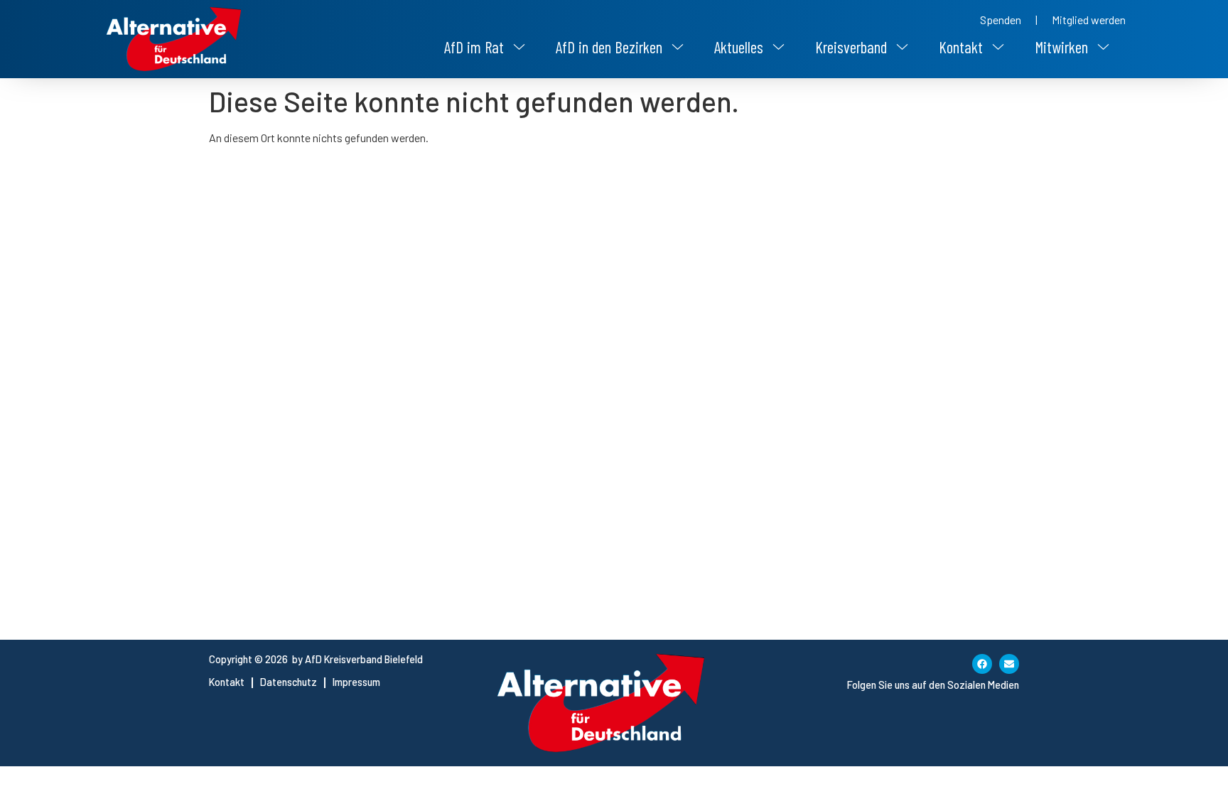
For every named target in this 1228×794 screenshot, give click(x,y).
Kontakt (961, 47)
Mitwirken (1061, 47)
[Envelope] (1009, 664)
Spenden (1000, 19)
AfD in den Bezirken (609, 47)
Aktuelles (738, 47)
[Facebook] (982, 664)
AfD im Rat (474, 47)
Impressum (356, 682)
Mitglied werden (1089, 19)
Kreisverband (851, 47)
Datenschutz (288, 682)
